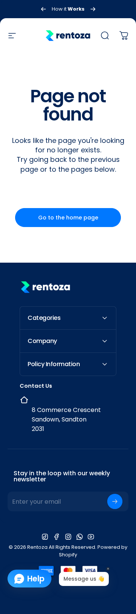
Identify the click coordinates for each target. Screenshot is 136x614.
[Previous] (43, 9)
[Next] (93, 9)
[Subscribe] (114, 501)
